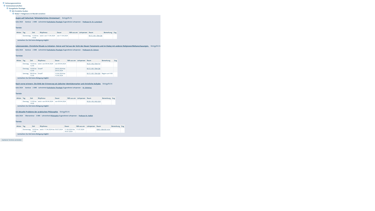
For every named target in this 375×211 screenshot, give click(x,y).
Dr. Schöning (87, 88)
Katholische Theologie (55, 22)
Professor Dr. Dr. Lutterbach (92, 22)
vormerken (21, 40)
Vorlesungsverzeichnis (13, 3)
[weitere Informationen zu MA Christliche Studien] (10, 11)
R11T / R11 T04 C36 (95, 36)
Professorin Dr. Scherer (91, 50)
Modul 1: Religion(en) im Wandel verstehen (30, 14)
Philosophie (54, 116)
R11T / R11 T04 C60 (93, 73)
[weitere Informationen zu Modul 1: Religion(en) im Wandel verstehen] (13, 14)
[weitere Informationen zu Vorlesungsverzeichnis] (3, 3)
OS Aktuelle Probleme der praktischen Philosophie (37, 112)
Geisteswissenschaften (14, 6)
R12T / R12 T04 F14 (93, 64)
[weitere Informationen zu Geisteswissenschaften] (4, 6)
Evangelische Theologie (17, 8)
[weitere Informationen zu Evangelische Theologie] (7, 8)
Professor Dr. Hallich (86, 116)
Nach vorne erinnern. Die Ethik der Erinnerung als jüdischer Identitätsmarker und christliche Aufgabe (58, 84)
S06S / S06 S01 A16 (103, 129)
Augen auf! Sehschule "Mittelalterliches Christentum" (38, 18)
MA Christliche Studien (20, 11)
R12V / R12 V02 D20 (94, 101)
